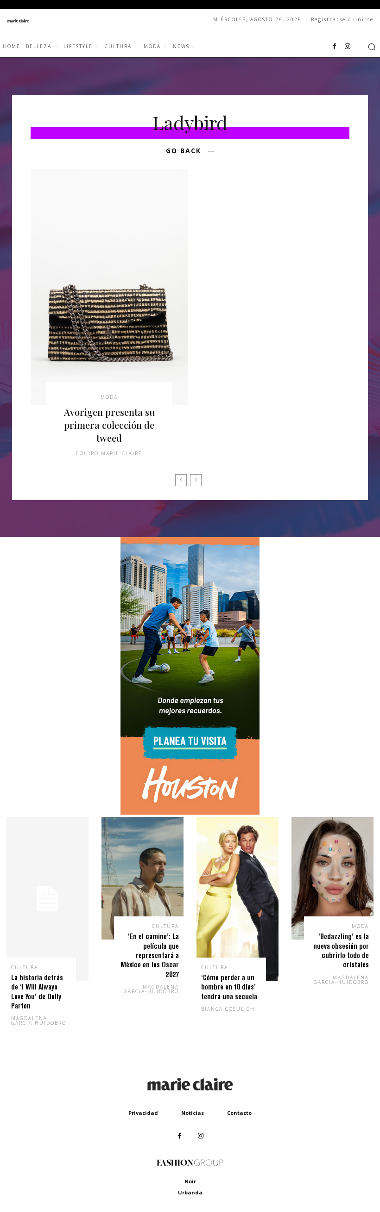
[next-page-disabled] (196, 480)
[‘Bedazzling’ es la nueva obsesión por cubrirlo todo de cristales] (332, 878)
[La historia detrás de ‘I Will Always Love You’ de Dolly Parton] (47, 899)
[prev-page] (181, 480)
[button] (371, 46)
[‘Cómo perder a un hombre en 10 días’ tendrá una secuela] (237, 899)
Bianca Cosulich (228, 1009)
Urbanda (190, 1192)
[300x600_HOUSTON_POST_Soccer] (190, 812)
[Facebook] (334, 46)
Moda (109, 397)
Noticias (192, 1112)
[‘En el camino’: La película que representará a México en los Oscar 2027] (142, 878)
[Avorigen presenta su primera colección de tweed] (109, 287)
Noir (190, 1181)
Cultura (24, 967)
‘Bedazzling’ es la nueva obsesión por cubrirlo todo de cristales (341, 950)
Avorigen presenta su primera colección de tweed (109, 425)
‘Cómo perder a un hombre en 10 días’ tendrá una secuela (229, 986)
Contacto (239, 1112)
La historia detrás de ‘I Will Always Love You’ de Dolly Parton (37, 991)
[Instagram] (347, 46)
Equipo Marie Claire (109, 453)
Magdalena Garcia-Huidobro (38, 1020)
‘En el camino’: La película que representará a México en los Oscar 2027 (149, 955)
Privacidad (143, 1112)
